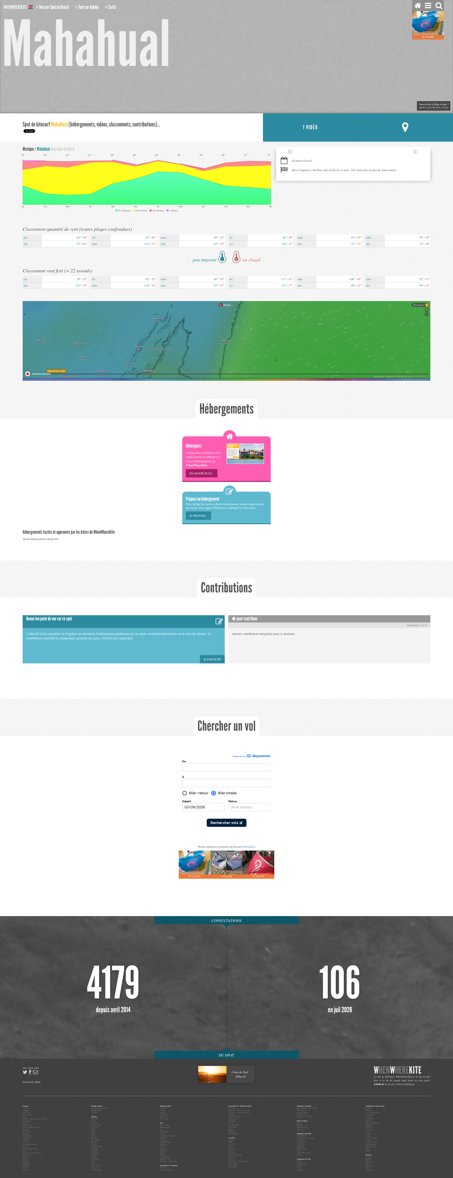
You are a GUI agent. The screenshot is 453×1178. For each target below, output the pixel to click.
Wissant (94, 1112)
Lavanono (94, 1153)
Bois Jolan (232, 1144)
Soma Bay (163, 1117)
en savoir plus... (201, 473)
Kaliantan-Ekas (165, 1142)
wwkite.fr (379, 1084)
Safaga (162, 1110)
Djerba (93, 1134)
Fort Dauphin (96, 1140)
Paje (92, 1163)
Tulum (299, 1155)
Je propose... (198, 515)
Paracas (368, 1131)
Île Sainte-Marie (96, 1146)
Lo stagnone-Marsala (30, 1144)
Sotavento (26, 1165)
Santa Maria (164, 1114)
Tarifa (25, 1168)
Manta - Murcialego (372, 1123)
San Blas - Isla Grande (305, 1117)
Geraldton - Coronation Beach (239, 1112)
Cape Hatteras (301, 1136)
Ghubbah (300, 1125)
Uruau (367, 1151)
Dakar (93, 1129)
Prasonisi (26, 1157)
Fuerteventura (27, 1125)
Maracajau (368, 1125)
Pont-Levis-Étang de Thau (32, 1153)
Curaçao (231, 1151)
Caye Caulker (301, 1110)
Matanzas (368, 1127)
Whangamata (232, 1134)
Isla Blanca (301, 1140)
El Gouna (94, 1136)
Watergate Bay (96, 1110)
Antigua (231, 1140)
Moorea (368, 1159)
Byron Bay (232, 1108)
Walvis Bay (164, 1119)
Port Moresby (165, 1157)
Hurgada (94, 1144)
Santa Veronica (370, 1146)
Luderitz (94, 1157)
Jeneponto (163, 1140)
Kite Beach (301, 1142)
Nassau (230, 1159)
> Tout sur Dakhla (87, 7)
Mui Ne (162, 1146)
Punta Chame (301, 1114)
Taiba (367, 1148)
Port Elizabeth (96, 1170)
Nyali (93, 1161)
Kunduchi (94, 1148)
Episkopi (26, 1123)
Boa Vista (94, 1123)
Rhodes (25, 1159)
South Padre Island (303, 1153)
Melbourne (232, 1121)
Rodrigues (163, 1108)
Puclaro (368, 1140)
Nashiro (162, 1148)
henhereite (15, 7)
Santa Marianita (371, 1144)
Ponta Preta (95, 1168)
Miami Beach (301, 1148)
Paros (25, 1151)
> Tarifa (110, 7)
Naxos (25, 1146)
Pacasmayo (369, 1129)
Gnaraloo (231, 1114)
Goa (161, 1129)
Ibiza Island (27, 1131)
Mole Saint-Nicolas (235, 1155)
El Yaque (368, 1108)
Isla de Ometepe (302, 1112)
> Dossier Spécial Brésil (52, 7)
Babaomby (95, 1119)
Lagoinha (368, 1117)
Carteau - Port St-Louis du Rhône (35, 1119)
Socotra (299, 1129)
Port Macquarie (233, 1125)
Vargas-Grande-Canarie (99, 1108)
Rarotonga (369, 1165)
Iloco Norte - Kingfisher (168, 1136)
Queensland (232, 1127)
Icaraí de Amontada (372, 1112)
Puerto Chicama (371, 1142)
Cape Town (95, 1127)
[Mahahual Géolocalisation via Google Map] (405, 127)
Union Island (232, 1165)
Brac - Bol (26, 1112)
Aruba (230, 1142)
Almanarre (26, 1108)
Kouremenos (27, 1136)
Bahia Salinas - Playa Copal (307, 1108)
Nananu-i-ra (369, 1161)
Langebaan (95, 1151)
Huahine (368, 1157)
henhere (398, 1070)
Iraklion (25, 1134)
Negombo (163, 1151)
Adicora (299, 1161)
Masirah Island (302, 1127)
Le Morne (94, 1155)
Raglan (230, 1129)
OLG (37, 1082)
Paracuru (368, 1134)
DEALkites (249, 847)
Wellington (232, 1131)
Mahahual (300, 1146)
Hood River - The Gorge (305, 1138)
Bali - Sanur (164, 1125)
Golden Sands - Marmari (31, 1127)
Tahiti (367, 1168)
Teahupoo (368, 1170)
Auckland (163, 1168)
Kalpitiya (163, 1144)
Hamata (93, 1142)
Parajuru (368, 1136)
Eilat (298, 1123)
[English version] (30, 7)
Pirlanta (162, 1155)
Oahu (298, 1151)
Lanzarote (26, 1138)
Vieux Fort (232, 1168)
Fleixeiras (368, 1110)
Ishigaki (162, 1138)
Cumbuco (300, 1170)
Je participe (212, 659)
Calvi (25, 1117)
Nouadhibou (95, 1159)
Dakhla (93, 1131)
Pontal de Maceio (371, 1138)
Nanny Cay (232, 1157)
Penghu (162, 1153)
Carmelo (300, 1165)
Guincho (26, 1129)
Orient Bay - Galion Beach (237, 1161)
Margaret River (233, 1119)
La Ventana (301, 1144)
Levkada (25, 1142)
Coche (299, 1168)
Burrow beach (27, 1114)
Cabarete (231, 1148)
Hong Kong (164, 1131)
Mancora (368, 1121)
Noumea (368, 1163)
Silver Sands (232, 1163)
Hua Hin (163, 1134)
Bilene (93, 1121)
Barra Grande (301, 1163)
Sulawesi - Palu (165, 1159)
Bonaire (231, 1146)
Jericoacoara (369, 1114)
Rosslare (26, 1161)
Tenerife (25, 1170)
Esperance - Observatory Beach (239, 1110)
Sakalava (163, 1112)
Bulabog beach (165, 1127)
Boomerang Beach (166, 1170)
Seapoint (26, 1163)
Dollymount (27, 1121)
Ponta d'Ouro (96, 1165)
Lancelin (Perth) (234, 1117)
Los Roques (369, 1119)
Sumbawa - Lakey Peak (168, 1161)
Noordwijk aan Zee (29, 1148)
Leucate (25, 1140)
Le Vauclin (232, 1153)
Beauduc (26, 1110)
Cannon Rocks (96, 1125)
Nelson (230, 1123)
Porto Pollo (27, 1155)
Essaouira (94, 1138)
